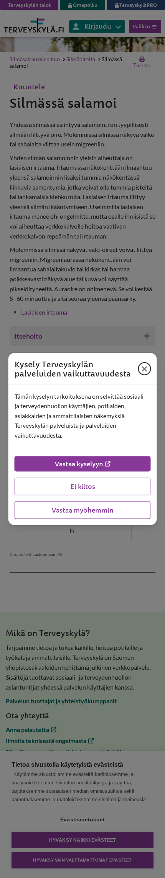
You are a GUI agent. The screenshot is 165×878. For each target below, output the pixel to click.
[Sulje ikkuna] (145, 369)
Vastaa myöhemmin (83, 510)
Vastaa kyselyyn (79, 464)
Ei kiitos (82, 486)
